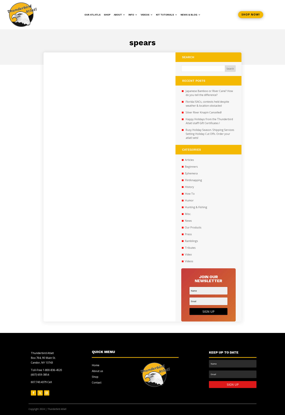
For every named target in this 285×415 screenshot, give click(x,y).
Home (95, 365)
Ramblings (191, 241)
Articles (189, 160)
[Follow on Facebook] (33, 393)
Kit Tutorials (165, 15)
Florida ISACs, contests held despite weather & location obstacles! (207, 103)
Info (131, 15)
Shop (107, 15)
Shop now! (250, 14)
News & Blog (189, 15)
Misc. (188, 214)
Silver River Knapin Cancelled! (204, 112)
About (118, 15)
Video (188, 254)
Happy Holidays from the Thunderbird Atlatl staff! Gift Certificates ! (209, 121)
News (188, 220)
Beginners (191, 166)
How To (190, 193)
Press (188, 234)
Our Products (193, 227)
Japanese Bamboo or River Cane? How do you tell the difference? (209, 93)
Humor (189, 200)
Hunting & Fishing (196, 207)
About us (97, 371)
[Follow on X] (40, 393)
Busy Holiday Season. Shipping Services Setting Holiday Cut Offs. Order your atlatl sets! (210, 134)
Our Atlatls (92, 15)
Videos (145, 15)
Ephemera (191, 173)
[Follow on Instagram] (46, 393)
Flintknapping (193, 180)
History (189, 187)
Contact (96, 382)
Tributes (190, 248)
